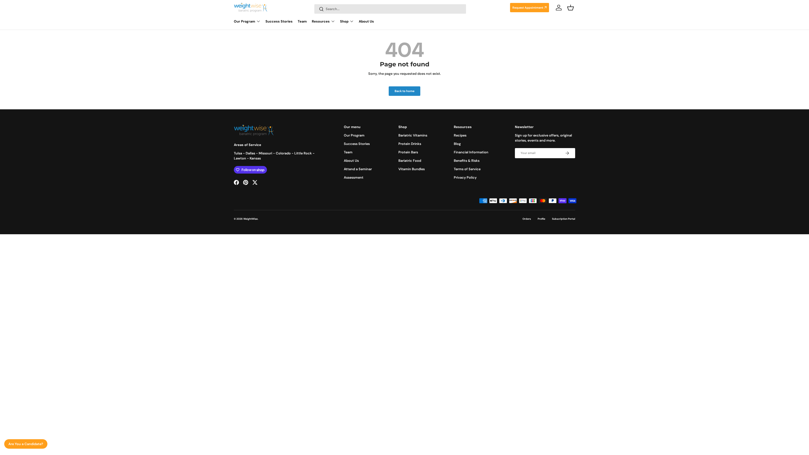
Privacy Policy (465, 177)
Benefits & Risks (467, 160)
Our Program (244, 21)
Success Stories (279, 21)
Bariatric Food (409, 160)
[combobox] (390, 9)
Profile (541, 219)
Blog (457, 144)
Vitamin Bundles (411, 169)
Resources (321, 21)
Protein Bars (408, 152)
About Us (366, 21)
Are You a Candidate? (25, 444)
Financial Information (471, 152)
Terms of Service (467, 169)
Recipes (460, 135)
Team (302, 21)
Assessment (353, 177)
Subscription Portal (563, 219)
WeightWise (250, 219)
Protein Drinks (409, 144)
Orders (526, 219)
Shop (344, 21)
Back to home (404, 91)
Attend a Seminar (358, 169)
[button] (570, 7)
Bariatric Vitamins (412, 135)
